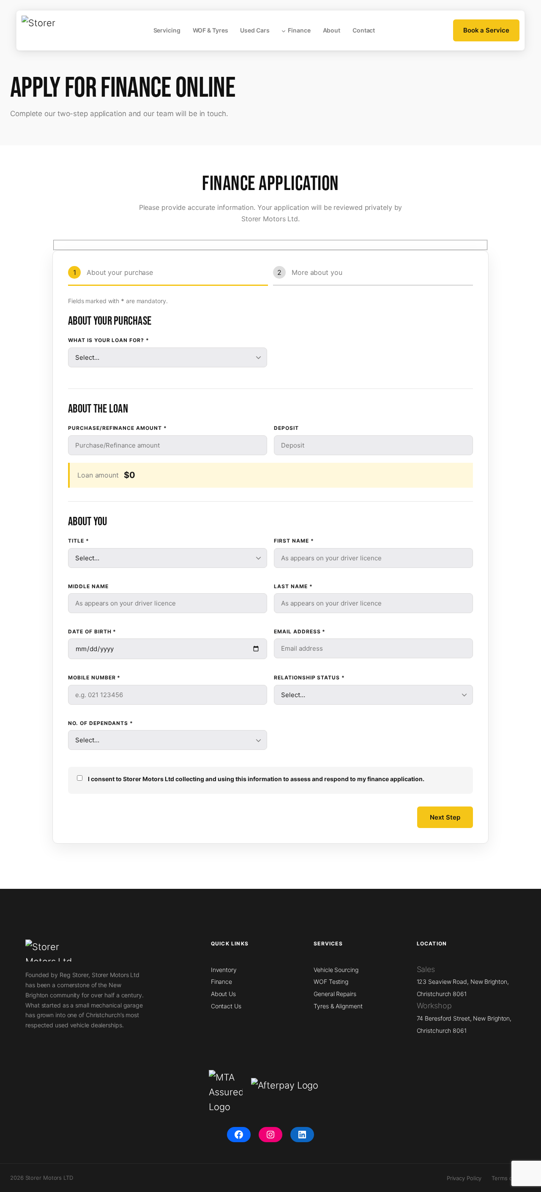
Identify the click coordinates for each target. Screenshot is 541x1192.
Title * (78, 541)
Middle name (88, 586)
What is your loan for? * (108, 340)
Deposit (286, 428)
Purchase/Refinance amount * (117, 428)
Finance (299, 30)
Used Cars (254, 30)
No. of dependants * (100, 723)
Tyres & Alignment (338, 1006)
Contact (363, 30)
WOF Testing (331, 981)
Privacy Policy (464, 1178)
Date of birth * (92, 631)
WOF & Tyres (210, 30)
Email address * (299, 631)
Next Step (445, 817)
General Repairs (335, 993)
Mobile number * (94, 677)
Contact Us (226, 1006)
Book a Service (486, 30)
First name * (294, 541)
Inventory (224, 969)
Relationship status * (309, 677)
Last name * (293, 586)
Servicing (166, 30)
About (332, 30)
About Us (223, 993)
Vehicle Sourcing (336, 969)
